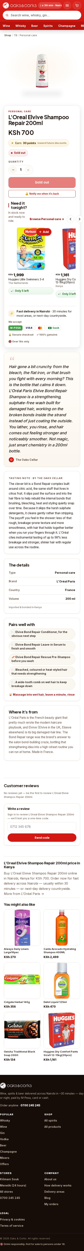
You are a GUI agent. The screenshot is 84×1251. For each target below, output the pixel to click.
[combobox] (42, 15)
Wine (6, 25)
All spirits (50, 1120)
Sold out (42, 182)
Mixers (4, 1157)
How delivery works (57, 1185)
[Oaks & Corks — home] (20, 5)
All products (52, 1126)
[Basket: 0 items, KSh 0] (77, 5)
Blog (47, 1197)
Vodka (4, 1139)
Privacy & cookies (12, 1219)
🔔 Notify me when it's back (42, 193)
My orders (51, 1204)
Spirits (48, 25)
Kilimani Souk (9, 1179)
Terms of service (11, 1225)
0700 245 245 (30, 1105)
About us (50, 1179)
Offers (4, 1164)
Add (46, 231)
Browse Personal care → (47, 219)
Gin (2, 1133)
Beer (34, 25)
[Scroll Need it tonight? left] (70, 219)
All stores (6, 1191)
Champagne (66, 25)
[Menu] (67, 5)
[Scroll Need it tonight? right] (79, 219)
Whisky (20, 25)
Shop (7, 35)
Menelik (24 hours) (13, 1185)
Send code (42, 837)
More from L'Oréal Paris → (24, 894)
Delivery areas (54, 1191)
